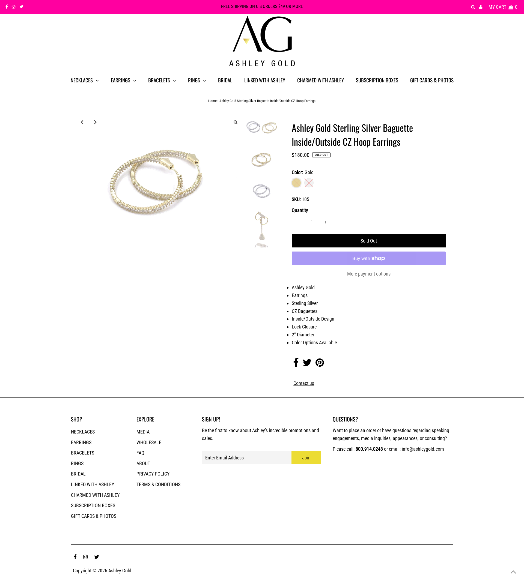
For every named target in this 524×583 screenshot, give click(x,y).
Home (212, 101)
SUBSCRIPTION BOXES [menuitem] (377, 80)
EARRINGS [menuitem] (120, 80)
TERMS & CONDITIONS (158, 484)
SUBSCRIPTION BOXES (93, 505)
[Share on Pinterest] (319, 364)
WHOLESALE (148, 442)
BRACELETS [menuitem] (159, 80)
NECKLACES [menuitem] (82, 80)
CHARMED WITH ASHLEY (95, 495)
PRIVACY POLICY (152, 474)
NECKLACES (83, 432)
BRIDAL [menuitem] (225, 80)
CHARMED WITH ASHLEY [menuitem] (320, 80)
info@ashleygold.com (423, 449)
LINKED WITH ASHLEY (92, 484)
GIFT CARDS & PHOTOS (93, 516)
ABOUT (143, 463)
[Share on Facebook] (296, 364)
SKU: (296, 199)
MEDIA (143, 432)
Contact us (303, 383)
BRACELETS (82, 453)
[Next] (95, 122)
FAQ (140, 453)
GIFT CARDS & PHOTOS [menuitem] (432, 80)
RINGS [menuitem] (194, 80)
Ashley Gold (119, 570)
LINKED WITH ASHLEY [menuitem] (264, 80)
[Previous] (82, 122)
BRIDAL (78, 474)
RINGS (77, 463)
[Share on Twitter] (307, 364)
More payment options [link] (369, 274)
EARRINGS (81, 442)
